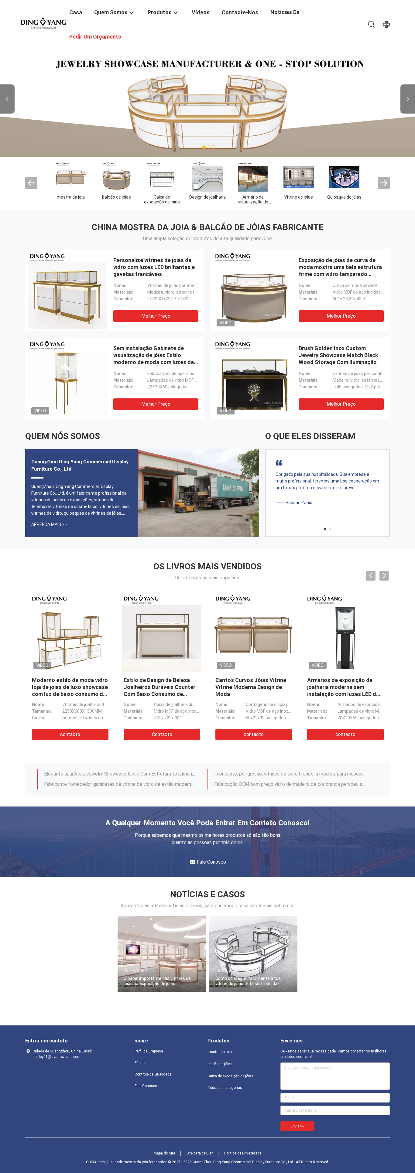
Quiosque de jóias (344, 197)
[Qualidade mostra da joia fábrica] (71, 176)
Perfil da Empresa (149, 1051)
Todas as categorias (225, 1088)
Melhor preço (155, 316)
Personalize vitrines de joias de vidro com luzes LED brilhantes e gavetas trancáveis (154, 267)
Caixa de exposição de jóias (162, 199)
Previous (7, 99)
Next (407, 99)
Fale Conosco (146, 1086)
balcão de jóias (116, 197)
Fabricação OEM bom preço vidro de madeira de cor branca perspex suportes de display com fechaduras (290, 784)
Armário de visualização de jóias (253, 202)
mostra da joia (71, 197)
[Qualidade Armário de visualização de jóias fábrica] (253, 176)
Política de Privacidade (242, 1153)
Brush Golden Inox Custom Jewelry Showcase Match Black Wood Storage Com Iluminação (338, 355)
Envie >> (297, 1126)
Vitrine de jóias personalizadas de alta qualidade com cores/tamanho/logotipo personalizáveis (338, 694)
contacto (70, 734)
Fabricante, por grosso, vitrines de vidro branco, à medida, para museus (289, 774)
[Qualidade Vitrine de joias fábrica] (298, 176)
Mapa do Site (164, 1153)
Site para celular (200, 1153)
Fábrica (140, 1063)
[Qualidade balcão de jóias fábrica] (116, 176)
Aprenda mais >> (49, 524)
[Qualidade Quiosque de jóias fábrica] (344, 176)
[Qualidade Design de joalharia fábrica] (207, 176)
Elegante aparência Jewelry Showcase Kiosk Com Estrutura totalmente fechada (120, 774)
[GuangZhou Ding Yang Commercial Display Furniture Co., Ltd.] (43, 22)
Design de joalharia (207, 197)
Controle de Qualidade (153, 1074)
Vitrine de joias (298, 197)
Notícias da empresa (285, 16)
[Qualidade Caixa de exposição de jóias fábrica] (162, 176)
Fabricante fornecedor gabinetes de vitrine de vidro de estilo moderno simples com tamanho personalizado (120, 784)
